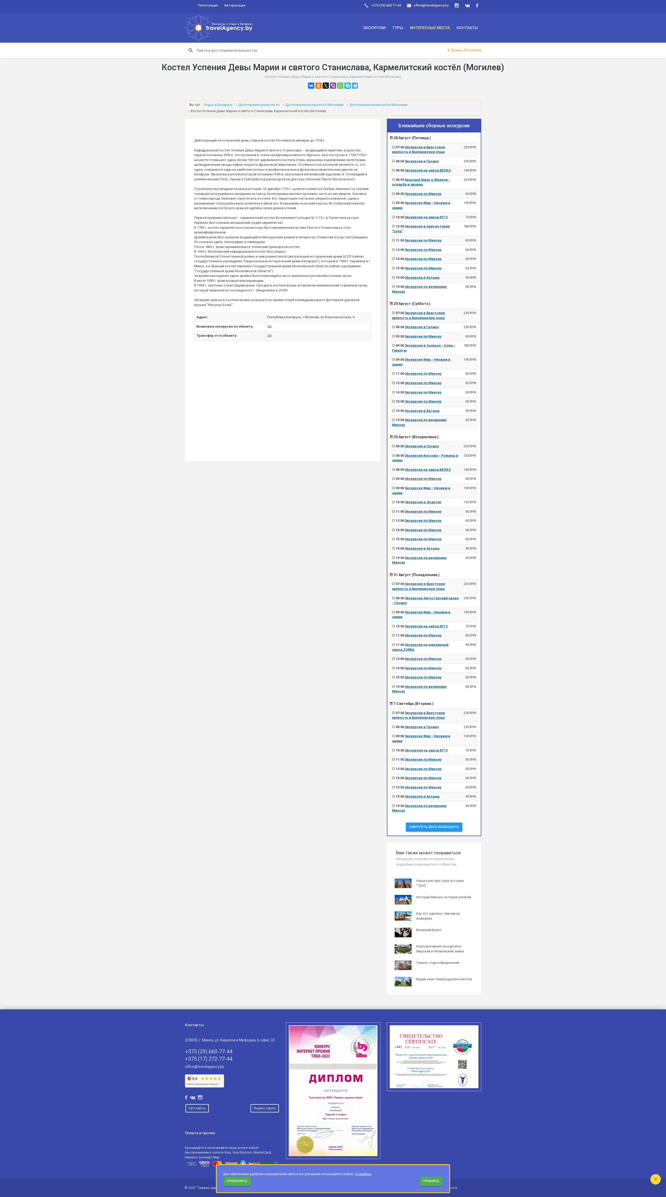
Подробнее (363, 1174)
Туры (397, 28)
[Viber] (333, 85)
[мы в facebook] (477, 5)
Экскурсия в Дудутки (423, 502)
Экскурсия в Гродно (422, 161)
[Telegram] (355, 85)
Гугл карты (197, 1108)
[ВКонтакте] (311, 85)
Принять (431, 1181)
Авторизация (234, 5)
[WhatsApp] (340, 85)
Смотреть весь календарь (434, 827)
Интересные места (430, 28)
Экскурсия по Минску (423, 194)
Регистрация (208, 5)
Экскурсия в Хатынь (422, 277)
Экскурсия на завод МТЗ (426, 217)
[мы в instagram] (457, 5)
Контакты (467, 28)
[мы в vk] (467, 5)
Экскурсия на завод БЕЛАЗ (428, 170)
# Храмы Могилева (464, 50)
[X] (326, 85)
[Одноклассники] (318, 85)
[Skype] (347, 85)
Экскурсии (374, 28)
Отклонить (237, 1181)
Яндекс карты (265, 1108)
